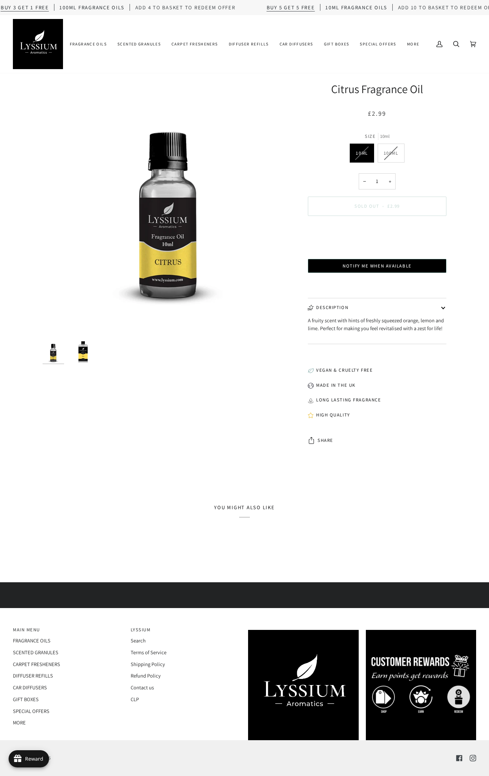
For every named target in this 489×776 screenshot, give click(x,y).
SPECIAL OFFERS (31, 711)
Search (138, 640)
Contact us (142, 687)
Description (332, 307)
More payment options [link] (377, 249)
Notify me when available (377, 266)
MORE (19, 722)
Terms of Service (148, 652)
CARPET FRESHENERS (36, 664)
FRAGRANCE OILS (31, 640)
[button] (88, 44)
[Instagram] (473, 758)
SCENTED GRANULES (35, 652)
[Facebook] (459, 758)
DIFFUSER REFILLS (33, 675)
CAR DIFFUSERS (30, 687)
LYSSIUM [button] (141, 630)
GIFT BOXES (26, 699)
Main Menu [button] (26, 630)
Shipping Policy (148, 664)
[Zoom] (169, 208)
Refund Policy (146, 675)
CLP (135, 699)
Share (325, 440)
